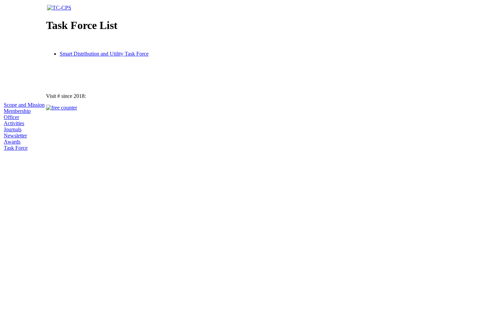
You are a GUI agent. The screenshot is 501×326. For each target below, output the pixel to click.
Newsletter (15, 135)
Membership (17, 111)
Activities (14, 123)
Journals (12, 129)
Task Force (16, 148)
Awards (12, 142)
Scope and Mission (24, 105)
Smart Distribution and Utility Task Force (104, 54)
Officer (11, 117)
